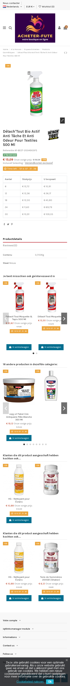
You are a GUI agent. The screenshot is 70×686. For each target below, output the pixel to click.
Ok (50, 681)
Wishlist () (47, 6)
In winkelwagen (20, 347)
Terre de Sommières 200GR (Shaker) (51, 578)
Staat (6, 263)
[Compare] (32, 293)
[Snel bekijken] (32, 299)
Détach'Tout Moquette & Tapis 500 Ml (19, 318)
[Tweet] (8, 224)
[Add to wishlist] (32, 286)
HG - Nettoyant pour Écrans (19, 500)
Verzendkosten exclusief (39, 162)
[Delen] (4, 224)
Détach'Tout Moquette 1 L (51, 316)
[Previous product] (65, 53)
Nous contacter (11, 3)
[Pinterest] (12, 224)
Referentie (8, 150)
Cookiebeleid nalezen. (30, 681)
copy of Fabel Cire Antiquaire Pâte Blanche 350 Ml (19, 417)
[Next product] (66, 53)
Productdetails (12, 238)
